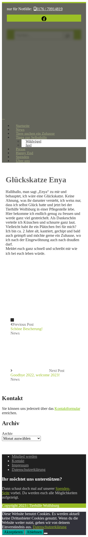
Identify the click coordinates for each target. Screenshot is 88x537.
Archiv (7, 433)
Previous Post (27, 326)
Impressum (20, 465)
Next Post (37, 373)
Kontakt (18, 461)
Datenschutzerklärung (28, 469)
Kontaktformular (67, 408)
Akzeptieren (13, 532)
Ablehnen (34, 532)
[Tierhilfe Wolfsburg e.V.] (44, 113)
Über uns (23, 161)
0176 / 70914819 (49, 9)
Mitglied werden (24, 456)
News (15, 333)
